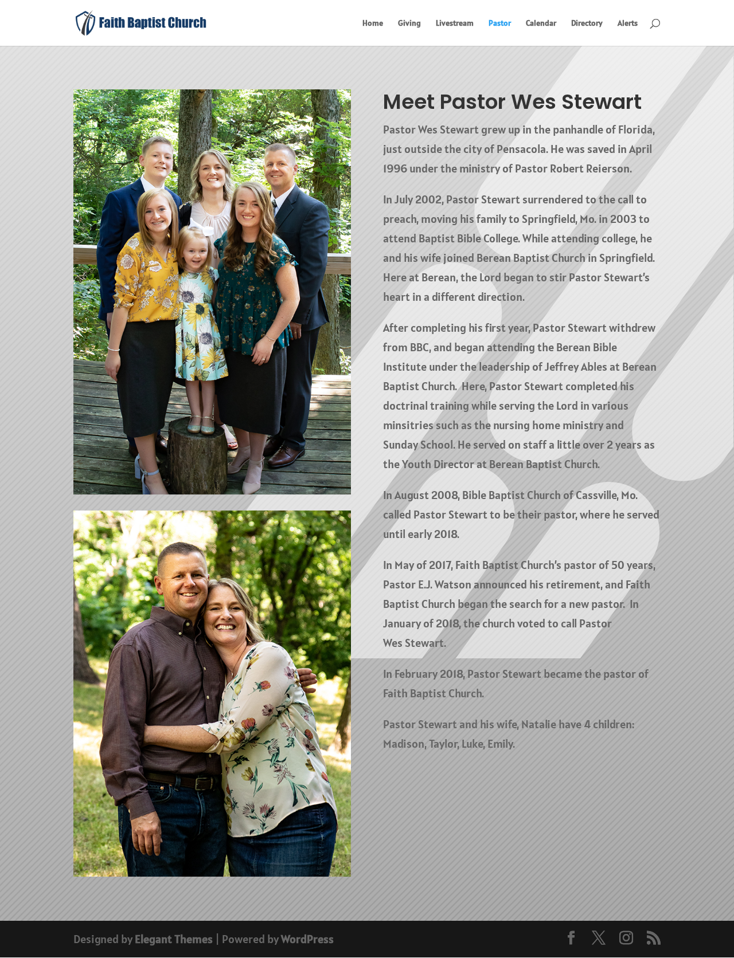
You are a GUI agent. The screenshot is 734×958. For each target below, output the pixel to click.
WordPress (307, 939)
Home (372, 23)
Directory (587, 23)
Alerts (628, 23)
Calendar (541, 23)
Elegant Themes (174, 939)
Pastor (500, 23)
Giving (409, 23)
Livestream (455, 23)
